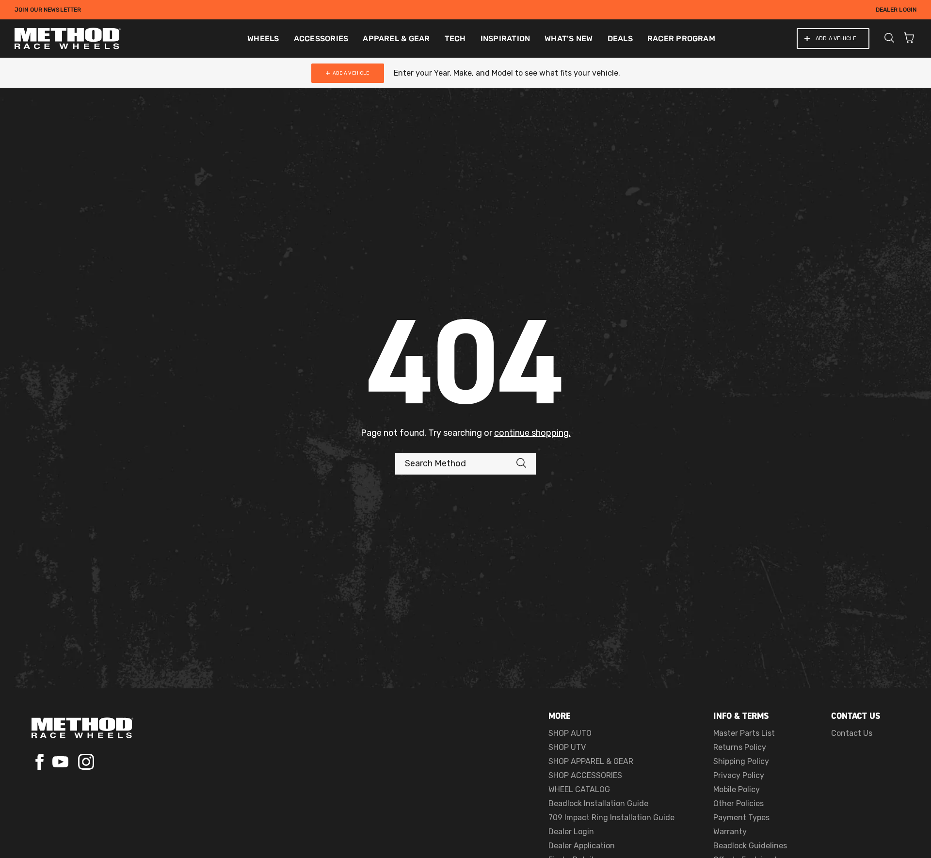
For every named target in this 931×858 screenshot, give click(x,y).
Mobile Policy (736, 789)
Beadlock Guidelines (750, 845)
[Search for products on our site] (889, 39)
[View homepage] (82, 727)
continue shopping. (532, 433)
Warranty (730, 831)
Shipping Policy (741, 761)
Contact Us (851, 733)
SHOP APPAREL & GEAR (590, 761)
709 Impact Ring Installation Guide (611, 817)
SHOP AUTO (570, 733)
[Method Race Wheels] (68, 38)
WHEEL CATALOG (579, 789)
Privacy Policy (738, 775)
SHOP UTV (567, 747)
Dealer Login (896, 9)
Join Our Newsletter (48, 9)
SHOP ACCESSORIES (585, 775)
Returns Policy (739, 747)
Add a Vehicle (836, 38)
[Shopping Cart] (909, 38)
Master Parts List (744, 733)
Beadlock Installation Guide (598, 803)
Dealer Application (581, 845)
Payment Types (741, 817)
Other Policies (738, 803)
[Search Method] (526, 464)
